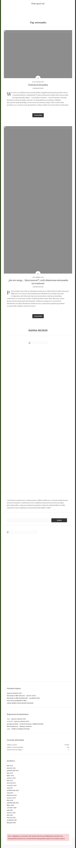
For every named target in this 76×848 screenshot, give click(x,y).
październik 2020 (13, 790)
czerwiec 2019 (11, 808)
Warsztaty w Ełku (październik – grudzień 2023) (23, 698)
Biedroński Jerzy (12, 726)
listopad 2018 (11, 823)
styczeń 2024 (11, 768)
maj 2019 (10, 810)
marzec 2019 (11, 813)
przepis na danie (12, 724)
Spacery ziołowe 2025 (14, 693)
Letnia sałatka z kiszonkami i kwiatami (20, 703)
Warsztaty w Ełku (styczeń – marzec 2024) (21, 696)
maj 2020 (10, 793)
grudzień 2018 (12, 820)
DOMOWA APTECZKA (38, 88)
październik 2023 (13, 770)
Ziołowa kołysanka (38, 85)
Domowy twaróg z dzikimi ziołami (31, 724)
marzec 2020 (11, 798)
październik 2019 (13, 803)
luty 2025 (10, 766)
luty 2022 (10, 780)
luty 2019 (10, 815)
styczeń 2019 (11, 818)
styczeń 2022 (11, 783)
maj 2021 (10, 788)
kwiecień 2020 (12, 795)
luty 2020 (10, 800)
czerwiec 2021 (12, 785)
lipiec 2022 (10, 775)
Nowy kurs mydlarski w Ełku (17, 700)
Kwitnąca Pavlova (26, 726)
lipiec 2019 (10, 805)
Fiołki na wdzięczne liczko (21, 729)
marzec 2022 (11, 778)
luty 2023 (10, 773)
